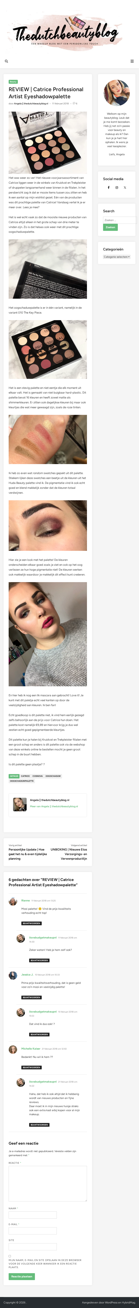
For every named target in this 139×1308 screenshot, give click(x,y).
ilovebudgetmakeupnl (43, 937)
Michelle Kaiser (30, 1048)
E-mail (14, 1224)
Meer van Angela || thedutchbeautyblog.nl (54, 806)
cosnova (38, 776)
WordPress (111, 1302)
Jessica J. (27, 974)
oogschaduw (53, 776)
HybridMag (128, 1302)
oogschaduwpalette (22, 781)
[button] (132, 4)
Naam (13, 1208)
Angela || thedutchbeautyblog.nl (31, 103)
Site (11, 1240)
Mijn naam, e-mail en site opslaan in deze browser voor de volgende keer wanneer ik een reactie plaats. (45, 1264)
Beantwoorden (31, 923)
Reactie (15, 1163)
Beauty (13, 82)
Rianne (25, 900)
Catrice (25, 776)
